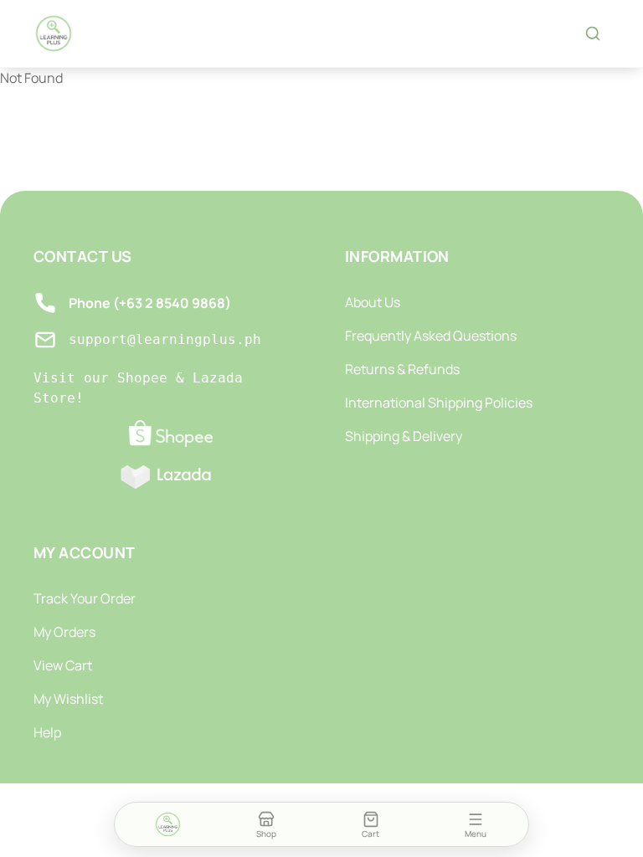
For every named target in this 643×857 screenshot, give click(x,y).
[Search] (593, 33)
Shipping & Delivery (403, 436)
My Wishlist (68, 699)
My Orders (64, 632)
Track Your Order (84, 598)
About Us (372, 302)
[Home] (168, 824)
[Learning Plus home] (53, 33)
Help (47, 732)
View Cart (62, 665)
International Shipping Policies (438, 402)
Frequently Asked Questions (431, 335)
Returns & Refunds (402, 369)
